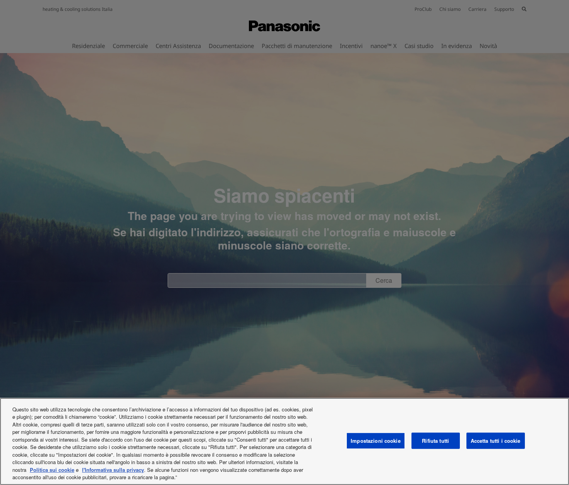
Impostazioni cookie (375, 440)
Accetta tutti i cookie (496, 440)
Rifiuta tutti (435, 440)
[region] (284, 441)
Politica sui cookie (52, 469)
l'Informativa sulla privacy (113, 469)
